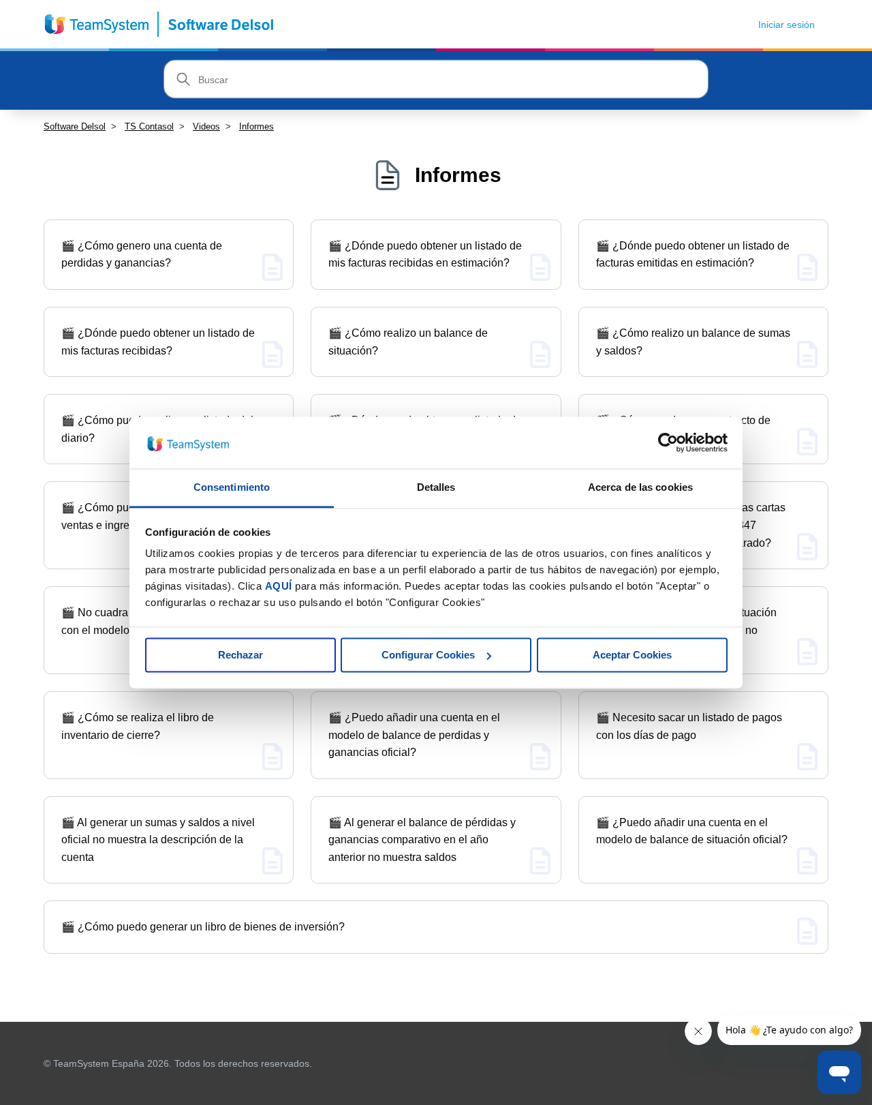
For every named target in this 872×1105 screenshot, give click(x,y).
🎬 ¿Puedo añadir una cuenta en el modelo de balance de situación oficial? (692, 831)
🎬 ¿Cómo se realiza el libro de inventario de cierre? (137, 726)
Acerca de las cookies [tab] (640, 488)
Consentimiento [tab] (231, 488)
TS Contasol (149, 126)
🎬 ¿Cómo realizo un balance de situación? (408, 342)
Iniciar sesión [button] (786, 24)
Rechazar (240, 655)
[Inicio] (160, 24)
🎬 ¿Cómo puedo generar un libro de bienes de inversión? (203, 927)
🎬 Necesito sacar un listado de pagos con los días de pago (689, 726)
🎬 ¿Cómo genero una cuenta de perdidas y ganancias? (141, 254)
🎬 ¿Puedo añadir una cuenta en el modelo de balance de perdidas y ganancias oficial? (414, 735)
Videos (206, 126)
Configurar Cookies (428, 655)
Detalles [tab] (436, 488)
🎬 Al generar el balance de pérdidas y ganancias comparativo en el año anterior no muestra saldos (422, 840)
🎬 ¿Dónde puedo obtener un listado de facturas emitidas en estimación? (693, 254)
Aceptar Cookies (632, 655)
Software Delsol (75, 126)
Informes (256, 126)
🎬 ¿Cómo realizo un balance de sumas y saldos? (693, 342)
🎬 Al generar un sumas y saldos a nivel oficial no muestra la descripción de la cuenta (158, 840)
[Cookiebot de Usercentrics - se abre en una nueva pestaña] (668, 442)
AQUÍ (278, 586)
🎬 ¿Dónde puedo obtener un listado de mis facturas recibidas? (158, 342)
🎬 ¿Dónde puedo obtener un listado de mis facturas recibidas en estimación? (425, 254)
